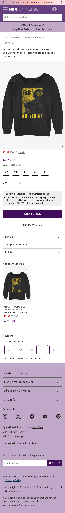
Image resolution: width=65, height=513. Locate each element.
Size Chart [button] (16, 165)
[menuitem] (60, 9)
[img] (5, 416)
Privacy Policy (13, 480)
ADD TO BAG (32, 213)
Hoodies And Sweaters (33, 38)
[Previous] (3, 2)
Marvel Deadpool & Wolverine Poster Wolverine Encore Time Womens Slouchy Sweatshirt (16, 310)
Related (9, 252)
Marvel (7, 43)
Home (6, 38)
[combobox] (32, 17)
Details (9, 236)
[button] (4, 9)
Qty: (5, 182)
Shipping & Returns (16, 244)
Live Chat (37, 427)
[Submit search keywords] (5, 16)
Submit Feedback (28, 443)
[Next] (61, 2)
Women (15, 38)
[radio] (6, 172)
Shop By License (44, 29)
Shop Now (46, 2)
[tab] (32, 105)
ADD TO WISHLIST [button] (33, 224)
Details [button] (21, 152)
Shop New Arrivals (22, 29)
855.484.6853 (10, 505)
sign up (54, 463)
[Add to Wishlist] (27, 270)
